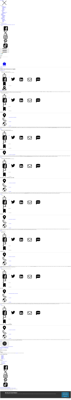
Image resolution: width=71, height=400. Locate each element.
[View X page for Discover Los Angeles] (5, 34)
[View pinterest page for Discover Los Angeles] (5, 43)
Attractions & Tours (4, 6)
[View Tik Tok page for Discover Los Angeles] (5, 47)
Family (3, 8)
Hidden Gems (1, 67)
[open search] (35, 60)
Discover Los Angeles (3, 70)
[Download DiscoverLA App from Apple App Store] (2, 387)
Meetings (2, 18)
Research (3, 21)
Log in (1, 25)
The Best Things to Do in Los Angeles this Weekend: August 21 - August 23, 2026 (7, 24)
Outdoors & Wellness (4, 7)
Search (0, 56)
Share (9, 135)
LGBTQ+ (3, 17)
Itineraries (2, 14)
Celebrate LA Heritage (3, 15)
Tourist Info (2, 357)
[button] (69, 392)
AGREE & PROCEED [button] (65, 394)
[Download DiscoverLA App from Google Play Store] (7, 387)
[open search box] (35, 60)
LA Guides (1, 66)
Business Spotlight (4, 20)
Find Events (2, 356)
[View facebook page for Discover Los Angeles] (5, 30)
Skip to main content (2, 0)
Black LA (3, 16)
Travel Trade (3, 19)
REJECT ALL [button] (65, 396)
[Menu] (4, 50)
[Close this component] (4, 343)
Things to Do (2, 355)
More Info (1, 157)
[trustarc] (69, 398)
